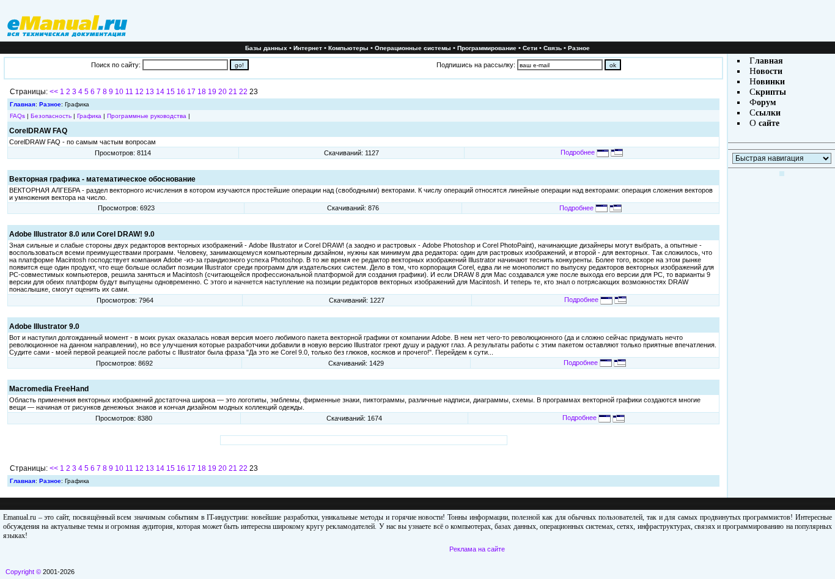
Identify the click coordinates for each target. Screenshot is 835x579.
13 (149, 91)
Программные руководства (146, 115)
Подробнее (579, 152)
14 (160, 91)
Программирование (487, 48)
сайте (767, 123)
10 (119, 91)
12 (139, 91)
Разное (579, 48)
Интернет (307, 48)
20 (222, 91)
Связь (552, 48)
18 (201, 91)
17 (191, 91)
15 (170, 91)
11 (129, 91)
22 (243, 91)
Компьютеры (348, 48)
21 (233, 91)
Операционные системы (413, 48)
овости (769, 71)
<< (54, 91)
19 (212, 91)
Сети (530, 48)
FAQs (17, 115)
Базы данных (266, 48)
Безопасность (51, 115)
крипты (771, 92)
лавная (769, 60)
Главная (22, 104)
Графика (89, 115)
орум (766, 102)
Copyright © (23, 571)
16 (181, 91)
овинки (770, 81)
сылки (768, 112)
